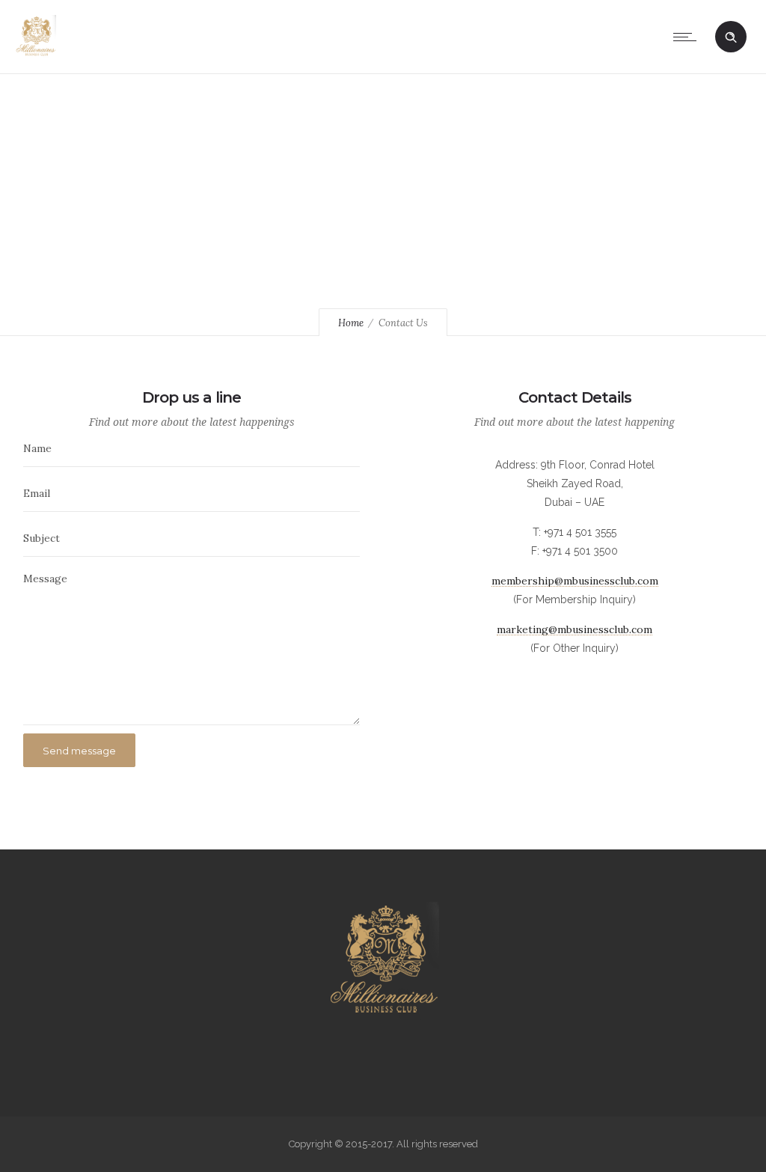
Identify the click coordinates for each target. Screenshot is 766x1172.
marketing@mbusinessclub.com (574, 629)
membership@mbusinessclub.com (574, 580)
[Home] (35, 55)
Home (351, 323)
